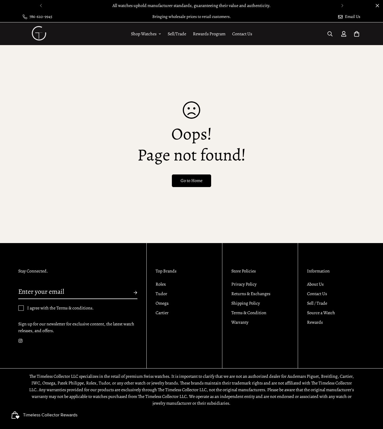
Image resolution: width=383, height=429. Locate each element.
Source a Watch (321, 313)
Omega (162, 303)
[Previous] (40, 5)
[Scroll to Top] (372, 398)
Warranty (239, 322)
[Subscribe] (130, 292)
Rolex (161, 284)
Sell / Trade (317, 303)
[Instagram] (20, 341)
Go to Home (191, 181)
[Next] (342, 5)
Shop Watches (143, 34)
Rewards (315, 322)
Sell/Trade (177, 34)
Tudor (161, 294)
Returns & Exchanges (250, 294)
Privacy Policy (244, 284)
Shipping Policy (245, 303)
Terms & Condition (248, 313)
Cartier (162, 313)
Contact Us (242, 34)
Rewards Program (209, 34)
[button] (356, 33)
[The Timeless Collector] (38, 33)
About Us (315, 284)
